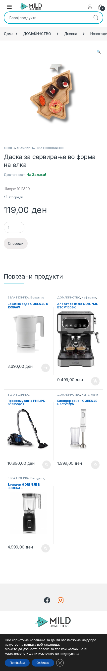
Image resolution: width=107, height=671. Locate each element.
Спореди (16, 197)
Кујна (85, 394)
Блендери (37, 478)
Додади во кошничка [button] (91, 381)
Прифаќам (17, 663)
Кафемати (89, 297)
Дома (8, 34)
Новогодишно (53, 148)
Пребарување (96, 17)
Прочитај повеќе (42, 368)
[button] (99, 52)
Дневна (70, 34)
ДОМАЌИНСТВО (37, 34)
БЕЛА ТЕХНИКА (18, 297)
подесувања (69, 654)
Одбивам (43, 663)
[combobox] (46, 17)
